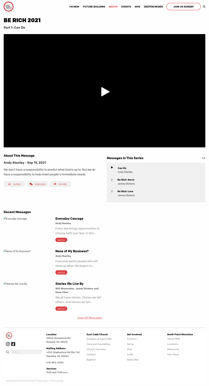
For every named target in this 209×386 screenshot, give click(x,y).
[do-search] (26, 352)
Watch (113, 6)
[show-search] (203, 6)
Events (126, 6)
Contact (91, 354)
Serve (130, 343)
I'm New (74, 6)
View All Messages (89, 318)
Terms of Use (56, 380)
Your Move (173, 354)
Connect (131, 338)
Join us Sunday (183, 6)
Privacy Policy (42, 380)
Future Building (94, 6)
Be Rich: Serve (126, 179)
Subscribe (132, 359)
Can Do (122, 168)
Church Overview (96, 349)
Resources (173, 349)
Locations (172, 343)
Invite (130, 354)
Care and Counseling (98, 343)
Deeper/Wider (153, 6)
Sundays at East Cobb (99, 338)
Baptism (91, 359)
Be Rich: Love (125, 191)
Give (137, 6)
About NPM (173, 338)
